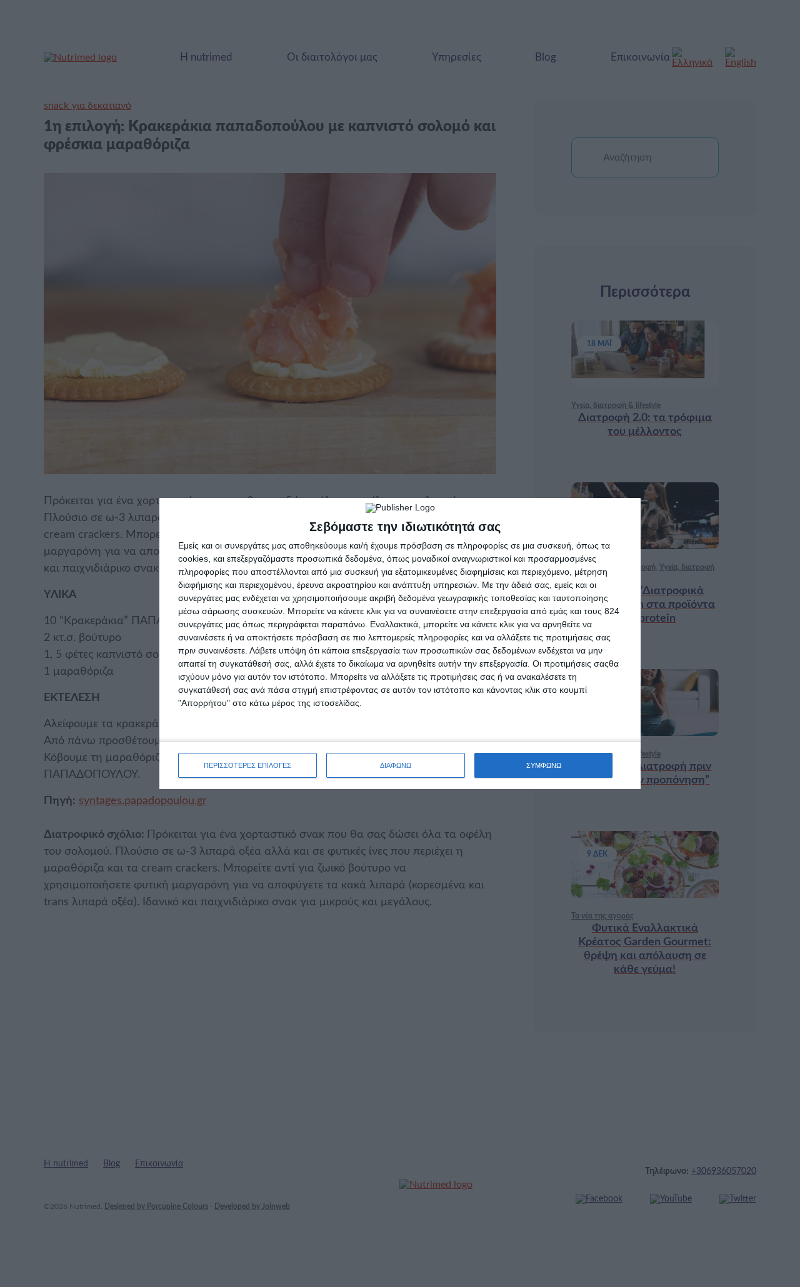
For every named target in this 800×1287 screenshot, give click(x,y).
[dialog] (400, 643)
